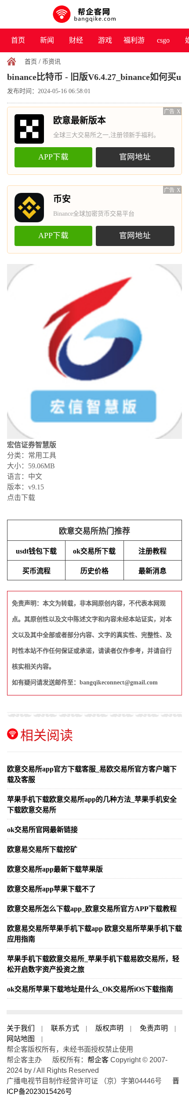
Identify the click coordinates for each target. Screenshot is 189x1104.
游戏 (105, 40)
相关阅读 (46, 735)
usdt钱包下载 (36, 551)
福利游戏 (134, 44)
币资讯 (51, 61)
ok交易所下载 (94, 551)
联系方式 (65, 1028)
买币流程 (36, 571)
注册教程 (152, 551)
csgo (163, 40)
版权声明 (109, 1028)
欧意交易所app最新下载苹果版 (55, 869)
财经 (76, 40)
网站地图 (21, 1038)
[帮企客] (95, 14)
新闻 (47, 40)
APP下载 (53, 156)
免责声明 (154, 1028)
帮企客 (98, 1060)
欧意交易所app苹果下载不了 (51, 889)
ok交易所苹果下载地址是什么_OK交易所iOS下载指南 (90, 989)
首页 (18, 40)
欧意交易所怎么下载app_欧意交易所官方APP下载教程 (92, 908)
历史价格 (94, 571)
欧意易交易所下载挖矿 (42, 849)
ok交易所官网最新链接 (42, 829)
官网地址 (135, 156)
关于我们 (21, 1028)
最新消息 (152, 571)
